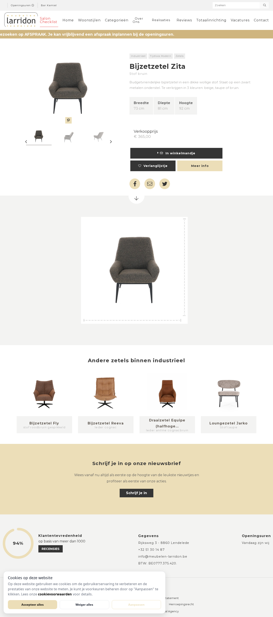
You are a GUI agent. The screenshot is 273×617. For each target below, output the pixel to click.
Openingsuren (21, 5)
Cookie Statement (166, 598)
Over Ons (138, 20)
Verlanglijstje (154, 166)
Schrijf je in (136, 493)
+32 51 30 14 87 (151, 550)
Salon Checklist (48, 20)
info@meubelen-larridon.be (162, 556)
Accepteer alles (32, 604)
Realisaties (161, 20)
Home (68, 20)
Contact (261, 20)
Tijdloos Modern (160, 55)
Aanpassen (136, 604)
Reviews (184, 20)
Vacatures (240, 20)
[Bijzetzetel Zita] (68, 88)
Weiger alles (84, 604)
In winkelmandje (179, 153)
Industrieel (138, 55)
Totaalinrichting (211, 20)
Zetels (180, 55)
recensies (51, 549)
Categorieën (116, 20)
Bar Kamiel (49, 5)
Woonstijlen (89, 20)
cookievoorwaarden (55, 594)
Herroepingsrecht (181, 604)
